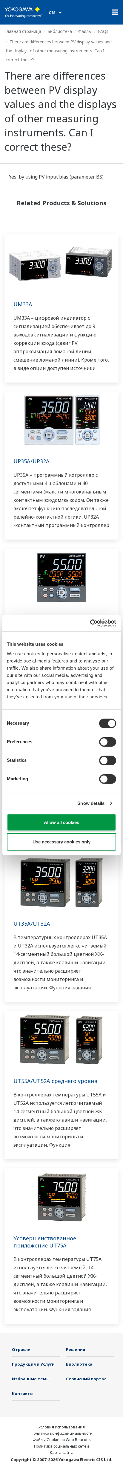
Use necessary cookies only (61, 841)
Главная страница (22, 31)
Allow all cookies (61, 822)
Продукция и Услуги (33, 1364)
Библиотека (59, 31)
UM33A (22, 304)
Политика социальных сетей (61, 1446)
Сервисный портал (86, 1378)
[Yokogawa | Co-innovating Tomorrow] (23, 12)
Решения (75, 1349)
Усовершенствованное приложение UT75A (44, 1242)
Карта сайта (61, 1452)
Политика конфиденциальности (62, 1433)
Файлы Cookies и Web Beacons (62, 1439)
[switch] (107, 742)
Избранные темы (31, 1378)
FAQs (103, 31)
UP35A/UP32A (31, 461)
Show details (90, 803)
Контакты (22, 1393)
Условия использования (61, 1427)
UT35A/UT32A (31, 923)
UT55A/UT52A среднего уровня (55, 1080)
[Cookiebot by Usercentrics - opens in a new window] (90, 623)
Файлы (85, 31)
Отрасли (21, 1349)
